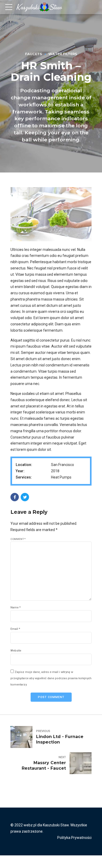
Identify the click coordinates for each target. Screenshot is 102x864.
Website (15, 650)
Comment (18, 539)
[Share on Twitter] (25, 497)
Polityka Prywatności (74, 838)
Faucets (33, 54)
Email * (15, 629)
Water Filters (62, 54)
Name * (15, 607)
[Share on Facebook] (14, 497)
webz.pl (30, 825)
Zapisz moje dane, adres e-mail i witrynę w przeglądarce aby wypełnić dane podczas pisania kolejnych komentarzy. (51, 678)
